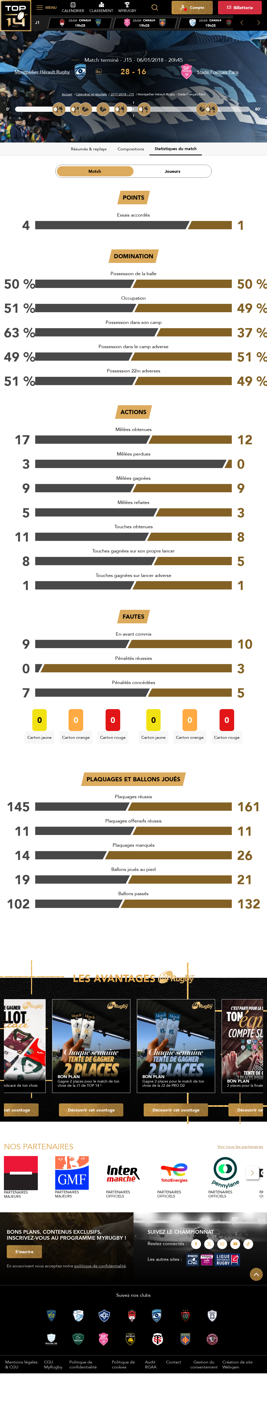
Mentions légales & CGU (21, 1364)
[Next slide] (258, 23)
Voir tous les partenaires (240, 1146)
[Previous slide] (241, 23)
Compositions (131, 149)
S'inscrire (24, 1251)
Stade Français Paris (218, 71)
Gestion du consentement (204, 1364)
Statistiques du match (176, 148)
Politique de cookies (123, 1364)
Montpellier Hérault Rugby (42, 71)
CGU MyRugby (53, 1364)
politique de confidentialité (100, 1266)
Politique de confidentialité (83, 1364)
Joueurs (172, 171)
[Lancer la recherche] (154, 7)
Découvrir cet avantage (91, 1110)
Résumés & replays (89, 149)
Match (94, 171)
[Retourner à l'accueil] (15, 18)
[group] (80, 23)
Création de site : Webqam (238, 1364)
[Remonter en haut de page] (256, 1274)
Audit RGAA (150, 1364)
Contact (173, 1362)
